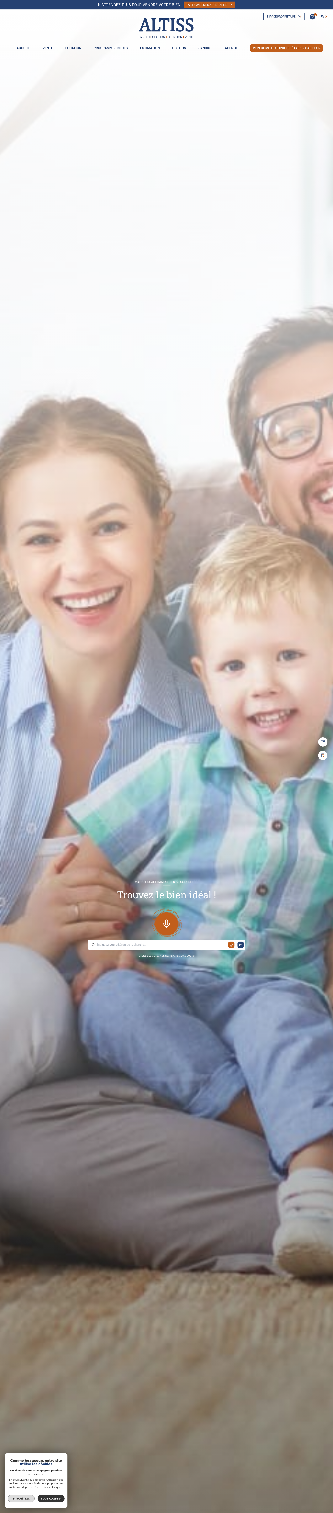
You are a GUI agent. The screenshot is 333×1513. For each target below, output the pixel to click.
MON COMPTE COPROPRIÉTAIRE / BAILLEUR (286, 48)
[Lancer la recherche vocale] (166, 923)
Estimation (150, 48)
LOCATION (73, 48)
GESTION (179, 48)
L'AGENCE (230, 48)
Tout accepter (51, 1498)
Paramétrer (21, 1498)
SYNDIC (204, 48)
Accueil (23, 48)
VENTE (48, 48)
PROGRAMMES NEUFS (111, 48)
